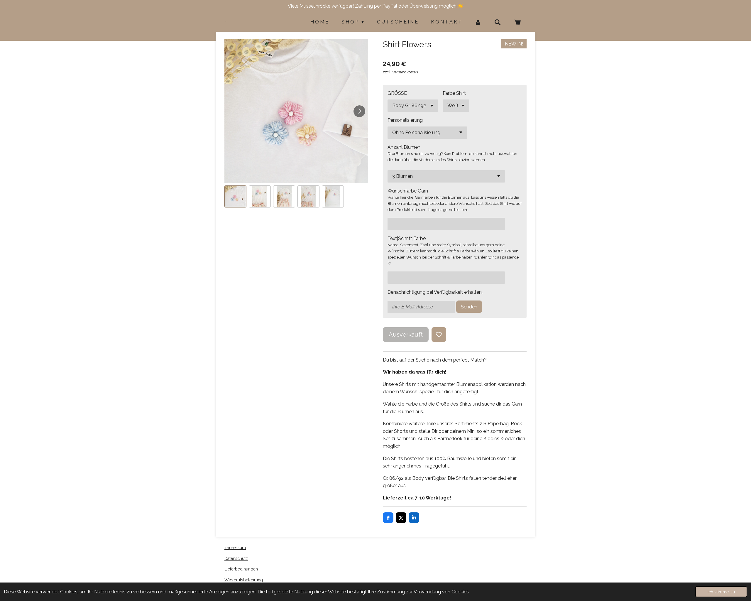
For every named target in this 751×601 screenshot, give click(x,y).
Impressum (235, 547)
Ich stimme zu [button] (721, 591)
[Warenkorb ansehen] (517, 22)
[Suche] (497, 22)
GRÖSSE (397, 93)
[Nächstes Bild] (359, 111)
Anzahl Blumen (404, 147)
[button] (235, 196)
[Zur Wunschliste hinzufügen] (439, 334)
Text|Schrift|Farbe (407, 238)
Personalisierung (405, 120)
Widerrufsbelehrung (243, 580)
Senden (469, 307)
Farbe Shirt (454, 93)
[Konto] (478, 22)
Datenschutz (236, 558)
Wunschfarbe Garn (408, 191)
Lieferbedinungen (241, 569)
